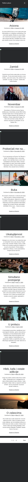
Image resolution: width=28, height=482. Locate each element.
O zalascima (14, 402)
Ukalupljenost (14, 223)
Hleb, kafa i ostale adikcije (14, 358)
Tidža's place (6, 3)
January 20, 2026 (19, 28)
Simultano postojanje (14, 266)
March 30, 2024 (19, 374)
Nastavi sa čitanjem (14, 43)
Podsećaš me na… (14, 138)
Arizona (14, 15)
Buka (14, 179)
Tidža (12, 28)
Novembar (14, 93)
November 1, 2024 (19, 236)
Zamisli (14, 56)
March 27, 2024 (19, 415)
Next (24, 440)
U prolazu (14, 314)
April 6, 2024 (19, 327)
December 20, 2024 (20, 151)
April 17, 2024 (19, 282)
